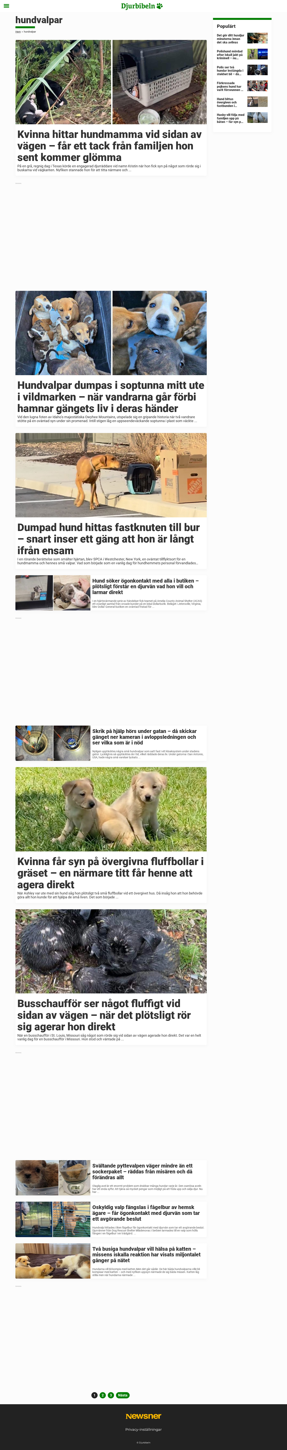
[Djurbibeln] (142, 6)
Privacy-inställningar (143, 1429)
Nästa (122, 1395)
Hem (18, 31)
